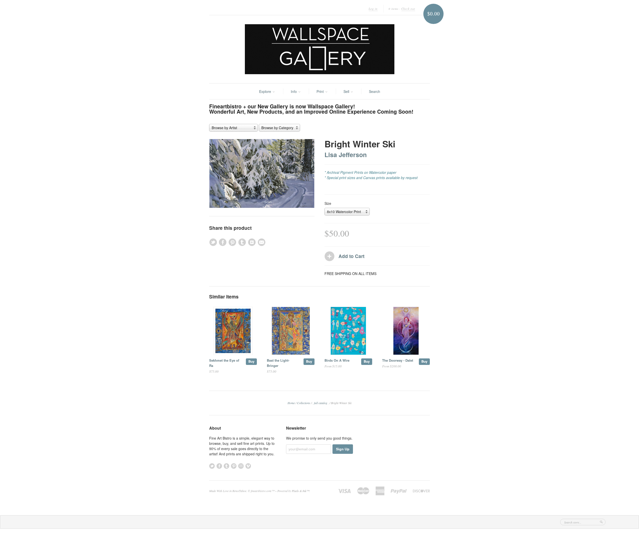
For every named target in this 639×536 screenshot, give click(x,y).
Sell (346, 91)
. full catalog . (321, 403)
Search (374, 91)
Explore (265, 91)
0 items (393, 8)
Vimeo (248, 466)
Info (294, 91)
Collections (303, 403)
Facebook (219, 466)
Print (321, 91)
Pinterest (234, 466)
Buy (251, 361)
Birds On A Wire (336, 360)
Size (327, 203)
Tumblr (226, 466)
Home (291, 403)
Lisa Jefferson (345, 154)
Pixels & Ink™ (300, 491)
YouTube (241, 466)
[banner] (319, 49)
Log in (373, 8)
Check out (408, 8)
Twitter (212, 466)
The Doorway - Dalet (397, 360)
